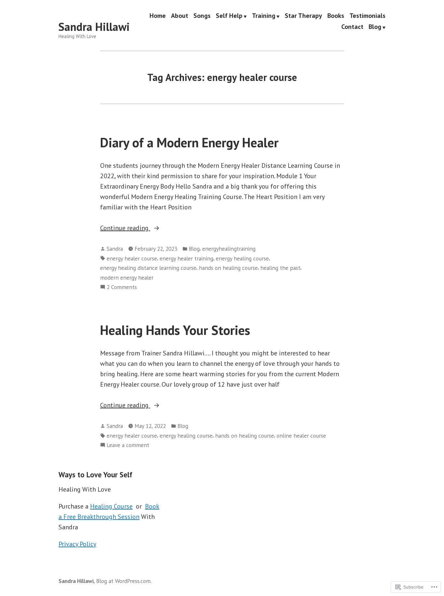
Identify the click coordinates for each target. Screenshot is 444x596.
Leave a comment (128, 445)
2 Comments (122, 287)
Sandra (115, 248)
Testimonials (367, 16)
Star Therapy (303, 16)
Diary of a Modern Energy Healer (189, 142)
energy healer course (132, 258)
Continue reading (125, 228)
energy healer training (186, 258)
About (179, 16)
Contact (352, 27)
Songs (202, 16)
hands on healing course (228, 268)
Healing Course (111, 506)
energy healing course (242, 258)
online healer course (301, 435)
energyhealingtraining (228, 248)
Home (158, 16)
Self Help (229, 16)
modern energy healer (126, 277)
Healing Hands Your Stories (175, 330)
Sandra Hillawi (94, 26)
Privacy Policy (77, 544)
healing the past (280, 268)
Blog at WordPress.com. (123, 581)
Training (263, 16)
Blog (375, 27)
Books (335, 16)
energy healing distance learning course (148, 268)
